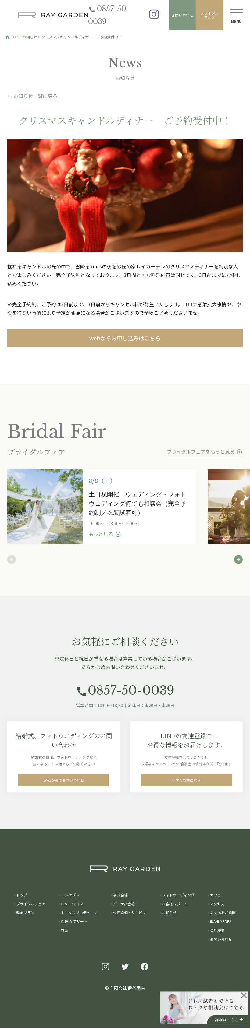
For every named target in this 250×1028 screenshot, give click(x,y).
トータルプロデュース (79, 912)
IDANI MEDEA (220, 921)
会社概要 (217, 930)
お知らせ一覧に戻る (34, 96)
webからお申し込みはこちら (125, 338)
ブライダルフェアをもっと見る (205, 451)
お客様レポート (175, 903)
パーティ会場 (124, 903)
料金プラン (25, 912)
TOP (11, 36)
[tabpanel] (107, 507)
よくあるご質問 (223, 912)
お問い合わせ (182, 15)
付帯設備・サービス (129, 912)
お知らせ (30, 36)
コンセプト (70, 894)
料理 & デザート (74, 921)
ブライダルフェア (209, 15)
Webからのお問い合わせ (64, 780)
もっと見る (105, 534)
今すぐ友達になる (186, 780)
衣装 (64, 930)
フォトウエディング (178, 894)
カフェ (215, 894)
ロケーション (72, 903)
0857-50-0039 (109, 15)
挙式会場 (120, 894)
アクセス (217, 903)
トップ (21, 894)
